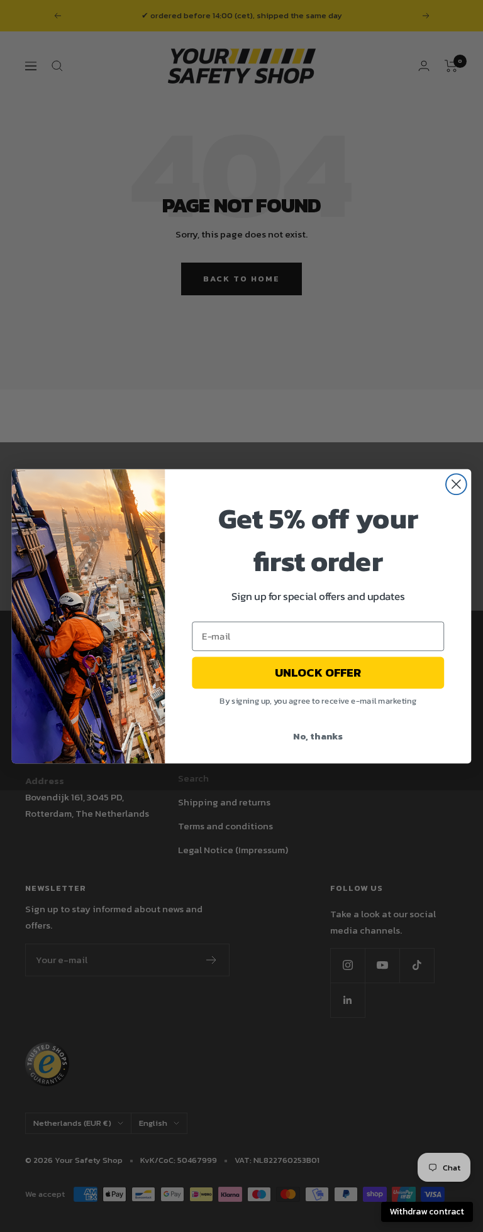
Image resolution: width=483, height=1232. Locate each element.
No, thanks (318, 735)
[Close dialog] (456, 484)
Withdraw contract (427, 1211)
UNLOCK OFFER (318, 672)
